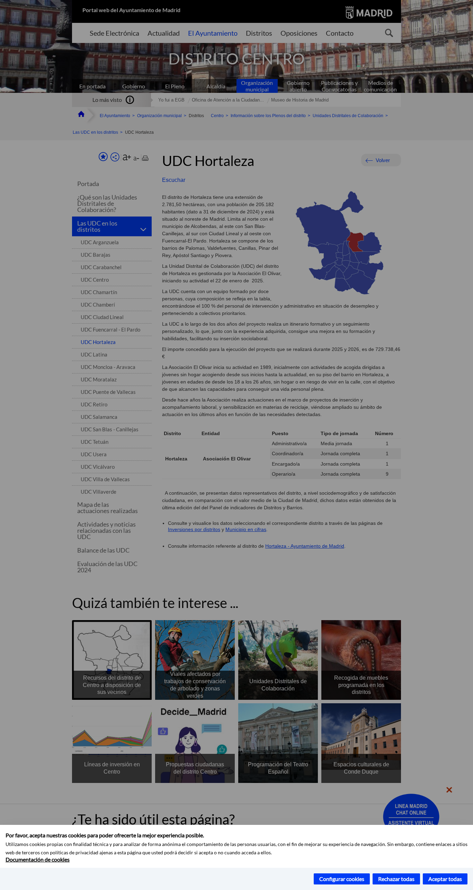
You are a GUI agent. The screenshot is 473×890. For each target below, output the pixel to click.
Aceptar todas (445, 878)
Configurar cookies (341, 878)
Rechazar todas (396, 878)
